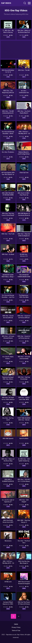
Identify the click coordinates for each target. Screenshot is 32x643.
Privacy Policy (16, 627)
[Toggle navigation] (29, 3)
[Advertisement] (16, 50)
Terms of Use (16, 630)
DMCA (16, 624)
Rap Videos (6, 3)
